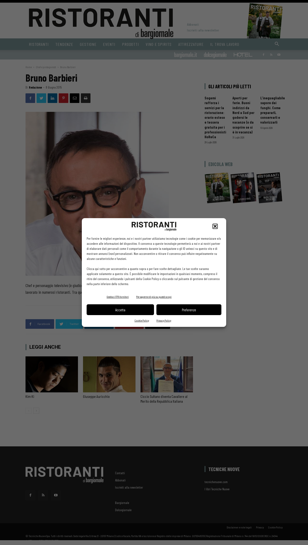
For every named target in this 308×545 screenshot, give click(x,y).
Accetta (120, 310)
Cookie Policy (142, 320)
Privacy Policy (163, 320)
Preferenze (189, 310)
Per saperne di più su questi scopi (154, 296)
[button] (215, 226)
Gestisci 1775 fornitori (118, 296)
